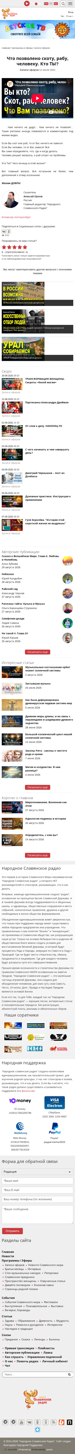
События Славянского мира (22, 1302)
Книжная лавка (44, 1285)
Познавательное (36, 1306)
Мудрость (62, 1320)
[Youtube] (21, 1422)
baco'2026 (12, 1450)
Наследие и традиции (19, 1328)
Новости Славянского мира (45, 1265)
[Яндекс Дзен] (45, 1422)
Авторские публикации (22, 1352)
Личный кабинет (55, 1361)
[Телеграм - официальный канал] (5, 1422)
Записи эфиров (29, 69)
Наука (8, 1324)
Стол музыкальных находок (23, 1273)
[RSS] (53, 1422)
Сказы (6, 1335)
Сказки (25, 1339)
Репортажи (51, 1273)
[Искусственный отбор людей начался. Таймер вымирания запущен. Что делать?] (37, 321)
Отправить (12, 1231)
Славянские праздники (20, 1277)
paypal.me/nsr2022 (54, 1142)
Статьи (7, 1316)
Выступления (13, 1306)
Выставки (57, 1306)
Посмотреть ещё (38, 652)
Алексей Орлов (33, 196)
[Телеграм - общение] (13, 1422)
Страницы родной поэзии (21, 1289)
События (8, 1297)
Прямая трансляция (19, 1348)
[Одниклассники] (37, 1422)
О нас (9, 1361)
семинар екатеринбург (17, 217)
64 (51, 4)
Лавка (47, 1352)
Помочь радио (27, 1361)
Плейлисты (46, 1348)
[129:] (37, 29)
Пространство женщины (20, 1281)
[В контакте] (29, 1422)
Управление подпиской (44, 1357)
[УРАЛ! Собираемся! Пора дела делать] (37, 349)
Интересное (54, 1324)
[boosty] (61, 1422)
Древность (45, 1320)
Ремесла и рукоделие (29, 1324)
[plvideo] (69, 1422)
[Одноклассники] (9, 231)
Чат (62, 16)
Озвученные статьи (52, 1281)
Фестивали (51, 1302)
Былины (54, 1339)
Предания (11, 1339)
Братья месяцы (14, 1269)
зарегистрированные (39, 255)
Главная (8, 1251)
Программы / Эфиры (17, 1260)
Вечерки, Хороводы (17, 1310)
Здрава (9, 1320)
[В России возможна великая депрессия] (37, 294)
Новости (8, 1256)
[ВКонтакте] (4, 231)
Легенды (39, 1339)
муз (55, 4)
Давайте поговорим (17, 1285)
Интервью (34, 1269)
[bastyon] (37, 1429)
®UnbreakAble (38, 1449)
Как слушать (14, 1357)
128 (46, 4)
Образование (26, 1320)
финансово (28, 1091)
